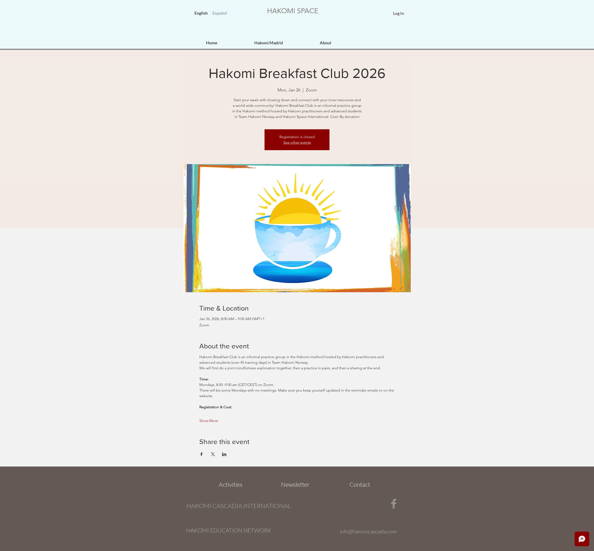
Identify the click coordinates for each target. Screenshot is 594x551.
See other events (297, 142)
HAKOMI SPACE (292, 11)
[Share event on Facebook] (201, 454)
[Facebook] (393, 503)
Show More (208, 420)
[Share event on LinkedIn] (224, 454)
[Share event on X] (213, 454)
